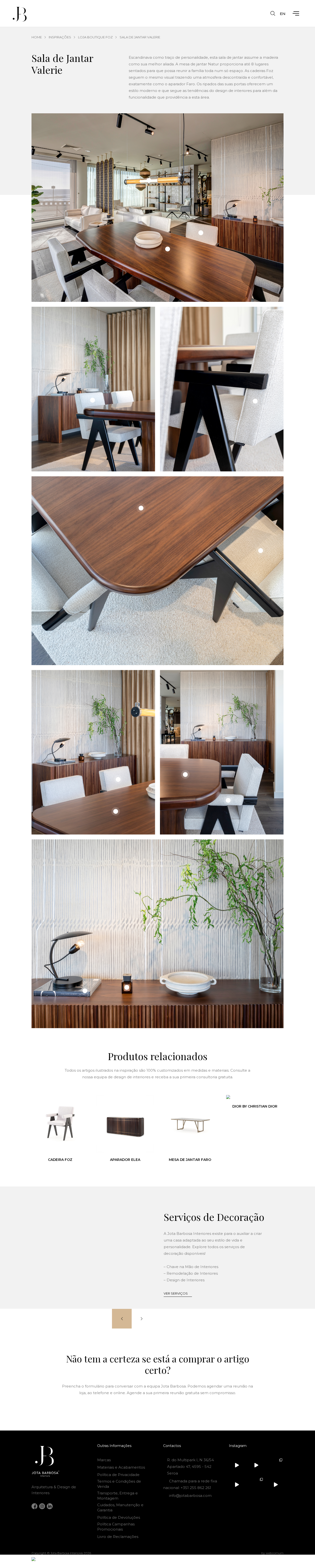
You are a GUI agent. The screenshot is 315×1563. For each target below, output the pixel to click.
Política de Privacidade (118, 1474)
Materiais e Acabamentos (121, 1467)
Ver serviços (176, 1293)
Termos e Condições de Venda (119, 1484)
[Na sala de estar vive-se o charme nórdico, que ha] (256, 1484)
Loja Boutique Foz (95, 37)
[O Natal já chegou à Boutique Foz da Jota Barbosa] (256, 1465)
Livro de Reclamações (117, 1536)
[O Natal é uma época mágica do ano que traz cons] (276, 1465)
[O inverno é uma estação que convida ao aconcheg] (276, 1484)
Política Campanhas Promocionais (116, 1527)
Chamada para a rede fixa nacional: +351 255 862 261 (190, 1484)
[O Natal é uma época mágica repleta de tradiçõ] (237, 1465)
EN (282, 13)
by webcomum (272, 1553)
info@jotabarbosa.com (190, 1495)
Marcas (104, 1460)
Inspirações (60, 37)
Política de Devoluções (118, 1517)
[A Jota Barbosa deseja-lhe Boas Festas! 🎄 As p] (237, 1484)
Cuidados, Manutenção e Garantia (120, 1507)
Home (37, 37)
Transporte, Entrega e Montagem (117, 1496)
